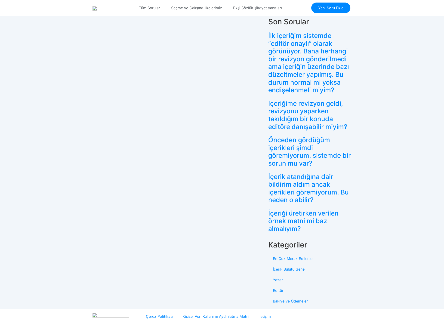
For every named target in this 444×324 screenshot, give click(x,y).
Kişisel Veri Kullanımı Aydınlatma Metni (215, 316)
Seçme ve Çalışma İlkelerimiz (196, 8)
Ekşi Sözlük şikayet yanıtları (257, 8)
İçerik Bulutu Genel (289, 269)
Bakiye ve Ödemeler (290, 301)
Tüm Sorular (149, 8)
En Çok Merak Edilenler (293, 258)
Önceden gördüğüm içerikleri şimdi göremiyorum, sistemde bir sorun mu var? (309, 151)
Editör (278, 290)
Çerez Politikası (159, 316)
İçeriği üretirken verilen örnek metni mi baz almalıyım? (303, 221)
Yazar (278, 280)
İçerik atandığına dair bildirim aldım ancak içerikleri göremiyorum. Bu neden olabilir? (308, 188)
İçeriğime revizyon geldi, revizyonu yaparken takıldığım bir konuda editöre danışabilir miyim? (307, 115)
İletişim (265, 316)
